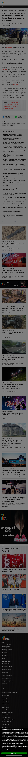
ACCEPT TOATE (14, 753)
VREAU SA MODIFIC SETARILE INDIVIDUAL (14, 755)
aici (2, 739)
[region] (14, 742)
